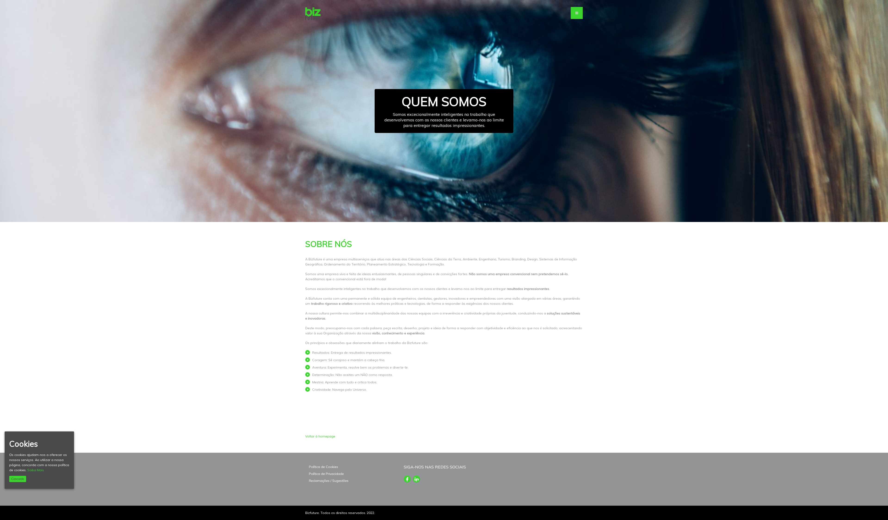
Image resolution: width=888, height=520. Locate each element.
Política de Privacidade (326, 474)
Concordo (17, 479)
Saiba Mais (35, 470)
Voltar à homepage (320, 436)
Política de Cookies (323, 467)
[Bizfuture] (313, 13)
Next (880, 111)
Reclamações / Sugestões (328, 481)
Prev (8, 111)
